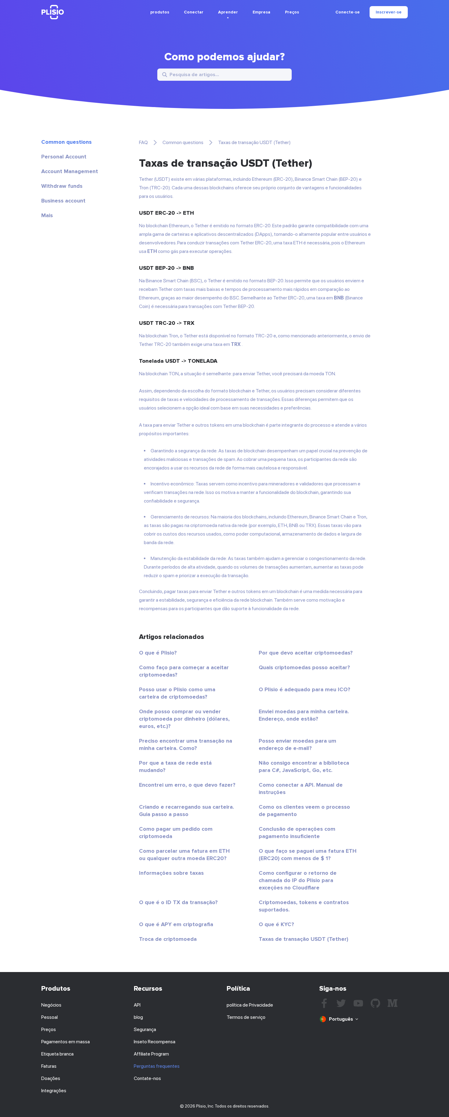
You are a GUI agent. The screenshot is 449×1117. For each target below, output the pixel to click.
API (137, 1005)
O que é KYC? (276, 924)
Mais (47, 215)
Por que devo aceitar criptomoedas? (306, 652)
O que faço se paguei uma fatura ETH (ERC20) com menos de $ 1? (307, 855)
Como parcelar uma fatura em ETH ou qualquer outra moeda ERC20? (184, 855)
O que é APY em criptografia (176, 924)
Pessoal (49, 1017)
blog (138, 1017)
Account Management (69, 171)
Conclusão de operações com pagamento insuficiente (297, 833)
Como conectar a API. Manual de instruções (301, 788)
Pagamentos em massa (65, 1042)
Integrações (53, 1090)
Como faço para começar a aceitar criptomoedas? (184, 671)
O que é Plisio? (158, 652)
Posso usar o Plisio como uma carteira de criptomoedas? (177, 693)
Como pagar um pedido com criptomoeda (176, 833)
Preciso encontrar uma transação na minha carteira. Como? (185, 744)
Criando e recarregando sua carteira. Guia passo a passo (186, 810)
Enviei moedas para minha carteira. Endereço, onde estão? (304, 715)
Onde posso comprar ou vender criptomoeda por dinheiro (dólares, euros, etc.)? (184, 718)
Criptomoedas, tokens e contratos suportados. (304, 906)
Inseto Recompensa (154, 1042)
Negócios (51, 1005)
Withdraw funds (61, 186)
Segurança (145, 1029)
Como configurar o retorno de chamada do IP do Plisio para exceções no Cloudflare (298, 880)
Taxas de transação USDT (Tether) (303, 939)
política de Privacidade (250, 1005)
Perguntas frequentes (157, 1066)
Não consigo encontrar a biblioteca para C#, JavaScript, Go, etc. (304, 766)
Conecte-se (347, 12)
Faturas (49, 1066)
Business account (63, 200)
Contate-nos (147, 1078)
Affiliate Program (151, 1054)
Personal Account (63, 156)
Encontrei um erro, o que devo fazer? (187, 784)
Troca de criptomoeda (168, 939)
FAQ (143, 142)
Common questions (66, 142)
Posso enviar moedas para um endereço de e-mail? (297, 744)
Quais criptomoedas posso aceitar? (304, 667)
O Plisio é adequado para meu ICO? (304, 689)
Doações (50, 1078)
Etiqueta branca (57, 1054)
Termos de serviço (246, 1017)
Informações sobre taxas (171, 873)
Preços (292, 12)
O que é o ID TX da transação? (178, 902)
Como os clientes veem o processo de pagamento (304, 810)
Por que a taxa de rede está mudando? (175, 766)
